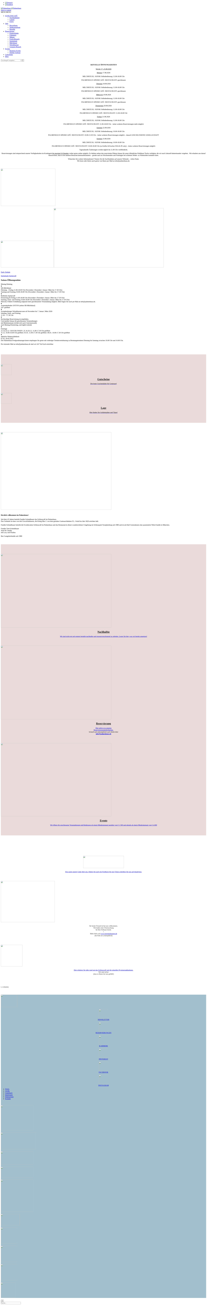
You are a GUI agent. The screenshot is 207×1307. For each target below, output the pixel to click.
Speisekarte (13, 41)
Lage (103, 407)
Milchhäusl (13, 43)
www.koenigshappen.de (109, 934)
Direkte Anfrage (14, 53)
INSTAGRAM (103, 1085)
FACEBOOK (103, 1072)
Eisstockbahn (14, 33)
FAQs (11, 22)
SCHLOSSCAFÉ (11, 16)
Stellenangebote (14, 27)
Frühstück (12, 35)
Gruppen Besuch (15, 47)
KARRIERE (103, 1046)
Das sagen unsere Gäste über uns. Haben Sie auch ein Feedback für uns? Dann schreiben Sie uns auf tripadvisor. (103, 872)
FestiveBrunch (14, 39)
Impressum (9, 1095)
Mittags (12, 37)
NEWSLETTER (103, 1020)
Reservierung (9, 31)
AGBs (7, 1091)
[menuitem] (9, 3)
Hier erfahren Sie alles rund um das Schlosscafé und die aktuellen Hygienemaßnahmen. (103, 970)
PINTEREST (103, 1059)
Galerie (11, 20)
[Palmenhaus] (11, 8)
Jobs (6, 23)
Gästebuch (8, 1093)
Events (7, 49)
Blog (7, 56)
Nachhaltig (103, 631)
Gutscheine (9, 55)
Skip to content (6, 10)
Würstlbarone (14, 45)
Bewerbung (13, 25)
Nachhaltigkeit (14, 18)
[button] (6, 12)
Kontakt (8, 1099)
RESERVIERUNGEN (103, 1033)
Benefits (12, 29)
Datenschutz (9, 1097)
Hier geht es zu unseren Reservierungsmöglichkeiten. (103, 729)
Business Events (15, 51)
